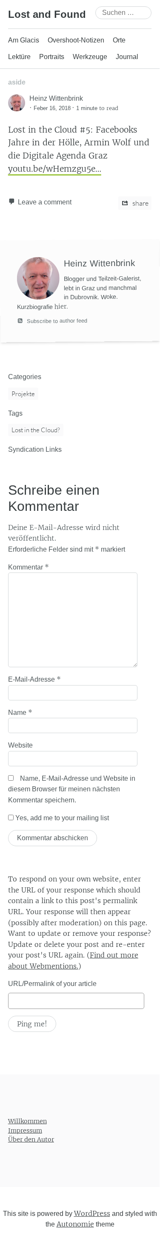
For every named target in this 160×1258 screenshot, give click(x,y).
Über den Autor (31, 1139)
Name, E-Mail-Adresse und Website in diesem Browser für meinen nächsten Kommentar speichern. (71, 789)
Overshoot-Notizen (76, 40)
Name (20, 712)
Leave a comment (44, 202)
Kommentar (28, 567)
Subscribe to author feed (56, 320)
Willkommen (27, 1121)
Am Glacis (23, 40)
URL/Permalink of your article (52, 983)
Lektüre (19, 56)
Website (20, 745)
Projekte (23, 394)
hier (60, 307)
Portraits (51, 56)
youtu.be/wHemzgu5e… (54, 169)
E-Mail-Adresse (34, 679)
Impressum (25, 1130)
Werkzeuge (90, 56)
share (140, 203)
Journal (127, 56)
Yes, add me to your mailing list (61, 818)
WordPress (92, 1213)
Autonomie (75, 1224)
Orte (119, 40)
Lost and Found (47, 14)
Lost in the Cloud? (35, 430)
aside (17, 82)
